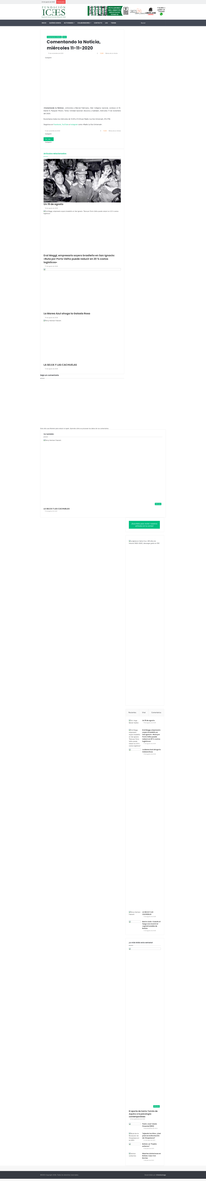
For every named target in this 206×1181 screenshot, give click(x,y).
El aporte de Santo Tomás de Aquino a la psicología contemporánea (143, 1114)
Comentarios (156, 712)
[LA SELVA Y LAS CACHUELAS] (82, 341)
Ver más (48, 139)
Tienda (113, 23)
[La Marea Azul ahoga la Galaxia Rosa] (82, 290)
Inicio (44, 23)
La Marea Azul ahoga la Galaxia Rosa (67, 313)
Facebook (57, 124)
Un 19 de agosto (53, 204)
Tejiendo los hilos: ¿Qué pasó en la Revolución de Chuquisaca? (151, 1135)
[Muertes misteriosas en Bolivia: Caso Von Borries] (135, 1157)
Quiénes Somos (55, 23)
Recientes (132, 712)
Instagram (74, 124)
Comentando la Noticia (54, 37)
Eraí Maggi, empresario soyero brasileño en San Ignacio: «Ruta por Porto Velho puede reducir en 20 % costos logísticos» (79, 259)
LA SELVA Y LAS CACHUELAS (60, 365)
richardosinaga (161, 1175)
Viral (143, 712)
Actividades (68, 23)
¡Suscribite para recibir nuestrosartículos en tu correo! (144, 525)
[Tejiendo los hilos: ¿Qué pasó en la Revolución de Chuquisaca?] (135, 1136)
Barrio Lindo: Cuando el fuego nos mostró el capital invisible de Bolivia (151, 925)
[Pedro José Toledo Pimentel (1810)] (135, 1127)
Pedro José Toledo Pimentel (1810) (149, 1125)
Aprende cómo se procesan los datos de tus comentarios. (89, 428)
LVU (106, 23)
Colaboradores (83, 23)
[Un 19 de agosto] (82, 180)
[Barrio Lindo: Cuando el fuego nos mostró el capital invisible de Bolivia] (135, 925)
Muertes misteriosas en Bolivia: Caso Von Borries (151, 1155)
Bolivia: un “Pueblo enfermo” (149, 1145)
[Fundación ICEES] (60, 12)
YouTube (65, 124)
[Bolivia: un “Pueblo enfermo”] (135, 1147)
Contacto (98, 23)
